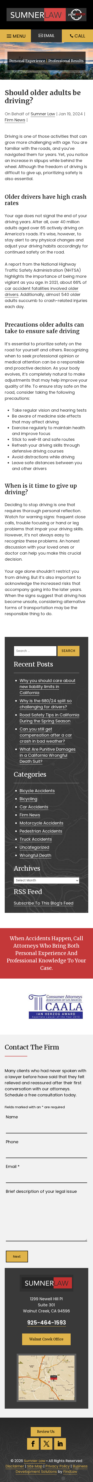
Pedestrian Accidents (41, 831)
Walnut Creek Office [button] (46, 1339)
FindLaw (70, 1471)
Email (13, 1166)
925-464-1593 (46, 1322)
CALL (79, 36)
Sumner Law (43, 114)
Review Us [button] (46, 1432)
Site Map (34, 1466)
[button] (15, 35)
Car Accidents (34, 807)
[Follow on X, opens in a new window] (46, 1444)
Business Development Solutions (52, 1469)
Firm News (15, 120)
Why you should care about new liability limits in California (47, 686)
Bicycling (28, 799)
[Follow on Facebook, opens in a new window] (33, 1444)
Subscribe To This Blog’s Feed (43, 903)
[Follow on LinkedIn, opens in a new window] (60, 1444)
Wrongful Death (35, 855)
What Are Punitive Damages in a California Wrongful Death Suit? (48, 755)
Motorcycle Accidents (41, 823)
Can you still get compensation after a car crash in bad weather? (46, 735)
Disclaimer (14, 1466)
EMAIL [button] (49, 35)
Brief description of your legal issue (41, 1191)
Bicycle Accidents (37, 790)
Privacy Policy (57, 1466)
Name (12, 1117)
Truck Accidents (36, 839)
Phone (12, 1142)
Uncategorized (34, 847)
